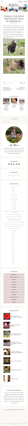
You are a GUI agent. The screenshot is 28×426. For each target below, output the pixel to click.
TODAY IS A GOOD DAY (14, 228)
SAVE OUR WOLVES (16, 361)
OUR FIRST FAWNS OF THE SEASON (14, 216)
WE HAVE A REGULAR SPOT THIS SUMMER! (14, 222)
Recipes (14, 302)
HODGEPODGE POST (16, 369)
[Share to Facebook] (21, 83)
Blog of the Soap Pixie (14, 423)
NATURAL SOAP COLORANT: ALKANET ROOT (17, 343)
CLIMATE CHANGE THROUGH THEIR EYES (17, 352)
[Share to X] (22, 83)
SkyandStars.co (14, 424)
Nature (14, 299)
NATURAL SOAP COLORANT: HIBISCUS (17, 317)
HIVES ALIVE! (14, 378)
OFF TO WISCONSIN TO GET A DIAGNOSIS (14, 224)
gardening (14, 287)
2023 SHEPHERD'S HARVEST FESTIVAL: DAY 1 (14, 226)
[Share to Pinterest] (24, 83)
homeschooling (14, 297)
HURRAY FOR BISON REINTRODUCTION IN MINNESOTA (14, 212)
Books (14, 279)
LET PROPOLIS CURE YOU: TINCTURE (16, 334)
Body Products (14, 277)
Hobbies (14, 294)
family (14, 282)
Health (14, 289)
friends (14, 284)
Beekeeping (14, 274)
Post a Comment (6, 121)
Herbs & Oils (14, 292)
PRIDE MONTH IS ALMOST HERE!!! (14, 214)
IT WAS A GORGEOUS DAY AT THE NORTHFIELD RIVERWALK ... (14, 219)
